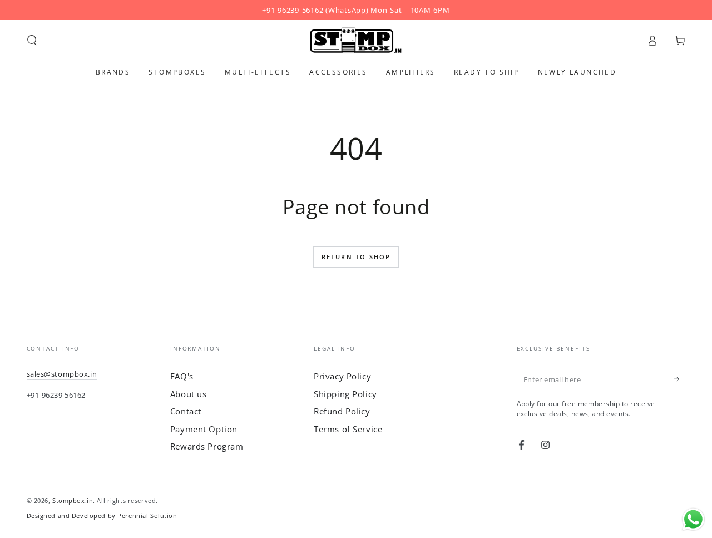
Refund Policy (342, 411)
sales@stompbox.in (62, 374)
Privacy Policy (342, 376)
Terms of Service (348, 429)
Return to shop (356, 257)
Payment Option (204, 429)
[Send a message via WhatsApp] (693, 519)
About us (188, 393)
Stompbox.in (72, 500)
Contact (185, 411)
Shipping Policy (345, 393)
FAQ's (182, 376)
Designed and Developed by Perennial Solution (102, 515)
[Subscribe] (680, 379)
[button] (32, 40)
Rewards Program (207, 446)
